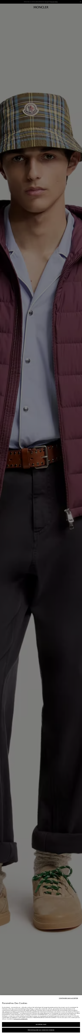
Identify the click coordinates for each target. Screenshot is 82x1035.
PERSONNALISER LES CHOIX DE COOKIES (41, 1030)
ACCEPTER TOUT (41, 1024)
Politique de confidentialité (20, 1019)
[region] (41, 1015)
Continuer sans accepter (68, 998)
